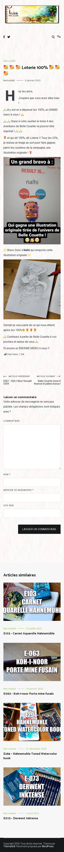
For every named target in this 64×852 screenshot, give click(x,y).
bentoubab (9, 80)
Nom (6, 474)
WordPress (48, 846)
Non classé (9, 61)
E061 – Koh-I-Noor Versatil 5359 (17, 380)
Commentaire (11, 421)
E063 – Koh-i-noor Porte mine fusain (28, 693)
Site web (8, 505)
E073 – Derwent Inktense (20, 818)
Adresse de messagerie (18, 490)
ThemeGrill (9, 846)
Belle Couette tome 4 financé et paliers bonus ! (47, 380)
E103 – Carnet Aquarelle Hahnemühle (29, 633)
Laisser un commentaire (39, 529)
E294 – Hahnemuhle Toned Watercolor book (30, 756)
